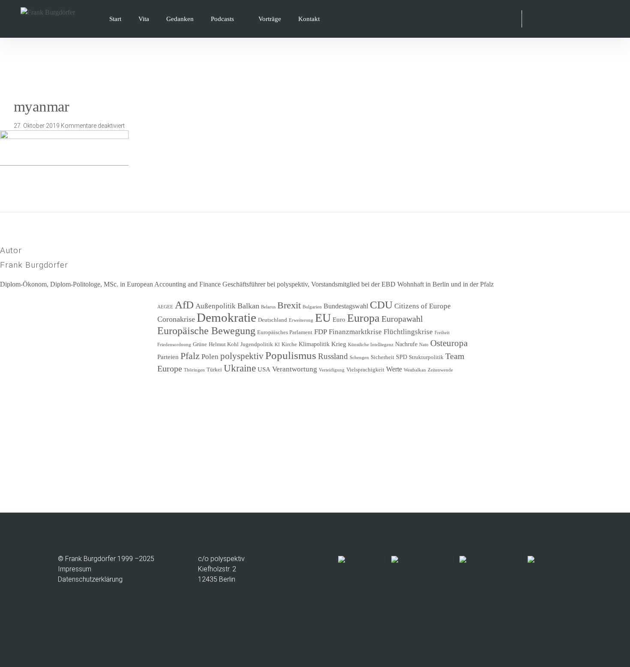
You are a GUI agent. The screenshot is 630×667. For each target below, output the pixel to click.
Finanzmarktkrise (355, 332)
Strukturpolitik (426, 357)
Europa (363, 318)
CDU (381, 305)
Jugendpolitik (256, 344)
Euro (339, 319)
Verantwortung (294, 369)
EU (323, 317)
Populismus (290, 355)
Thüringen (194, 370)
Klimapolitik (314, 344)
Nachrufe (406, 344)
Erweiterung (301, 320)
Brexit (289, 305)
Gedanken (180, 18)
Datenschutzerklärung (90, 579)
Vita (143, 18)
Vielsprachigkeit (365, 370)
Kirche (289, 344)
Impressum (74, 569)
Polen (210, 357)
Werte (394, 369)
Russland (333, 356)
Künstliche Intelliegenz (370, 344)
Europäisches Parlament (284, 332)
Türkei (214, 370)
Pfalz (190, 355)
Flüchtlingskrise (408, 332)
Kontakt (309, 18)
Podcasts (222, 18)
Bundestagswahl (346, 306)
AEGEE (165, 307)
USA (264, 369)
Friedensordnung (174, 344)
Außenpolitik (215, 306)
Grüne (200, 344)
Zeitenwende (440, 370)
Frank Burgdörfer (34, 265)
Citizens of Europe (422, 306)
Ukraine (240, 368)
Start (115, 18)
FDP (320, 332)
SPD (401, 357)
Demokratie (226, 317)
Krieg (338, 344)
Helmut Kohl (224, 344)
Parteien (168, 356)
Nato (424, 344)
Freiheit (442, 332)
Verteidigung (332, 370)
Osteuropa (449, 343)
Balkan (248, 306)
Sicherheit (382, 357)
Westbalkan (415, 370)
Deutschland (272, 320)
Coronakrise (176, 319)
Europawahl (402, 318)
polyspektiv (242, 356)
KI (277, 344)
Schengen (359, 357)
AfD (184, 305)
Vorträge (269, 18)
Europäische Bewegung (206, 330)
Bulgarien (312, 307)
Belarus (268, 307)
